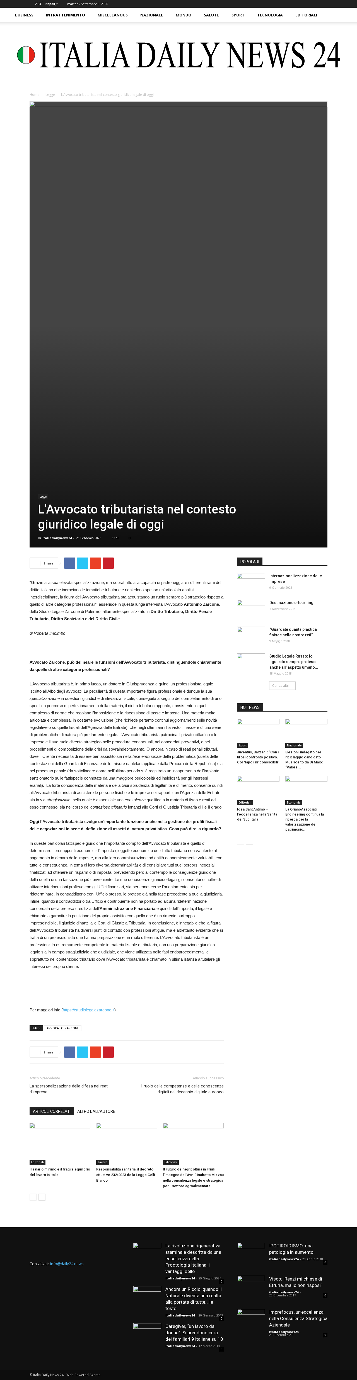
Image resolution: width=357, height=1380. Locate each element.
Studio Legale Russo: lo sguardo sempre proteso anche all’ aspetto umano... (293, 662)
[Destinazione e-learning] (251, 609)
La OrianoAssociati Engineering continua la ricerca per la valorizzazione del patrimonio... (304, 819)
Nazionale (151, 15)
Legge (50, 94)
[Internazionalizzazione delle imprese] (251, 583)
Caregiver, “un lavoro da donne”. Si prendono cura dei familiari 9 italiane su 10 (194, 1332)
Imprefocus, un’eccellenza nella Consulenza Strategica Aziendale (298, 1318)
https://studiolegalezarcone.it (88, 1009)
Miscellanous (113, 15)
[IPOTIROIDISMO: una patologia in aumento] (251, 1257)
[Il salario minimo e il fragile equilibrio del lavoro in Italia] (60, 1144)
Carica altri (280, 685)
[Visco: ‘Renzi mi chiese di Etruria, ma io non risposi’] (251, 1290)
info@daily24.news (67, 1263)
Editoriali (306, 15)
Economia (294, 802)
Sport (238, 15)
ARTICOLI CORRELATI (52, 1111)
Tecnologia (270, 15)
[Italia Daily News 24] (179, 55)
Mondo (183, 15)
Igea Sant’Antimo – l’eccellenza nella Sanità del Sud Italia (257, 814)
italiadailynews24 (57, 538)
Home (34, 94)
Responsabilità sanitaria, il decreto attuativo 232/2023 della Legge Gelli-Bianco (126, 1174)
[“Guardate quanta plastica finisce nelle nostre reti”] (251, 636)
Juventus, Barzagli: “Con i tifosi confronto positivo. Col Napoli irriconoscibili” (258, 757)
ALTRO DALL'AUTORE (96, 1111)
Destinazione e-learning (291, 602)
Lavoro (102, 1162)
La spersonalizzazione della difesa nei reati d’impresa (69, 1089)
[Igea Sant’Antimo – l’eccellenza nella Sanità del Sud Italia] (258, 790)
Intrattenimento (65, 15)
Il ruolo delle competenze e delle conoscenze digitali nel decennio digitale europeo (182, 1089)
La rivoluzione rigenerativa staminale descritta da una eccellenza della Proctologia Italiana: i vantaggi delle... (193, 1258)
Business (24, 15)
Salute (211, 15)
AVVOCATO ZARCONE (63, 1028)
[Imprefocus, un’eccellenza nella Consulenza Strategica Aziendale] (251, 1323)
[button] (339, 15)
